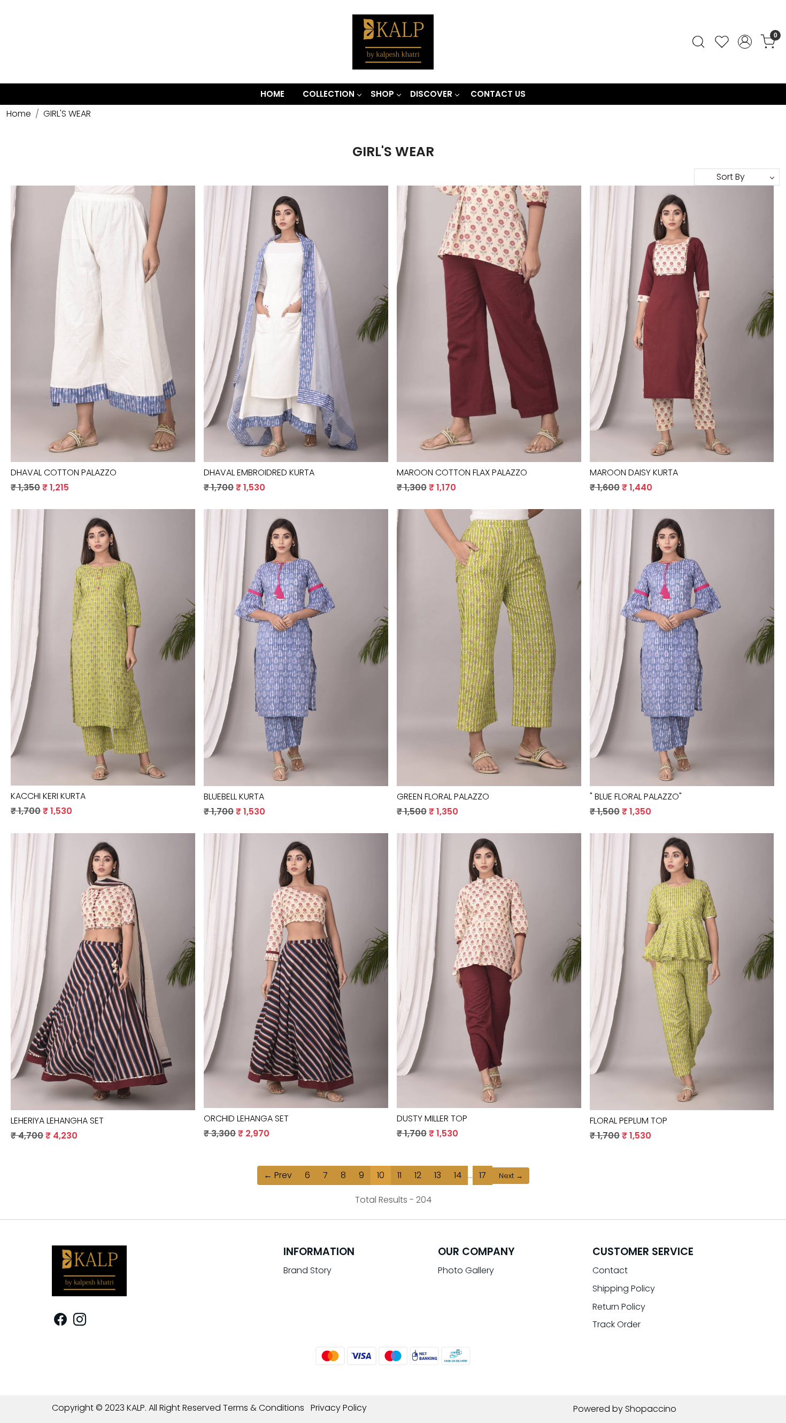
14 (457, 1175)
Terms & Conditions (263, 1408)
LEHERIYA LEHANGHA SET (57, 1120)
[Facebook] (60, 1321)
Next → (511, 1176)
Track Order (616, 1324)
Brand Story (307, 1270)
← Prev (278, 1175)
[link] (698, 41)
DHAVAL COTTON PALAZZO (64, 472)
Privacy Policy (339, 1408)
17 (482, 1175)
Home (272, 93)
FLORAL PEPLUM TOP (628, 1120)
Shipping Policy (623, 1288)
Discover (431, 93)
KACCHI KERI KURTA (48, 796)
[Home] (393, 41)
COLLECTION (329, 93)
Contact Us (498, 93)
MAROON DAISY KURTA (634, 472)
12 (417, 1175)
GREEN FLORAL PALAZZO (443, 796)
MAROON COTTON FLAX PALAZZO (462, 472)
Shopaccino (650, 1409)
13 (437, 1175)
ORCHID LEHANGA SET (246, 1118)
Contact (610, 1270)
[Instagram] (79, 1321)
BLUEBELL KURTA (234, 796)
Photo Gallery (466, 1270)
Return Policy (618, 1307)
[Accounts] (745, 42)
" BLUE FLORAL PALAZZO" (636, 796)
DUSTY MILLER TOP (432, 1118)
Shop (382, 93)
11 (399, 1175)
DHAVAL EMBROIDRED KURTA (259, 472)
